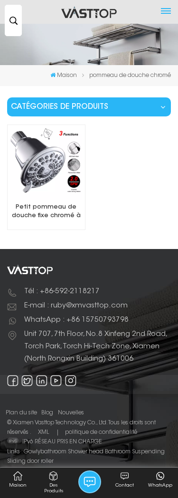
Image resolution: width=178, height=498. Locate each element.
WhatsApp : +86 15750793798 (76, 320)
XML (43, 432)
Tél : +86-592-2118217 (62, 291)
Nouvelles (71, 413)
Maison (67, 75)
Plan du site (21, 413)
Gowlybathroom (45, 452)
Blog (47, 413)
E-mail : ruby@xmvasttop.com (76, 305)
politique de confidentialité (101, 432)
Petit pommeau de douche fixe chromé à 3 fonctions (46, 212)
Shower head (85, 452)
